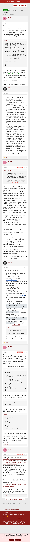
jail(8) (9, 282)
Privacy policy (21, 514)
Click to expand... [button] (15, 182)
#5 (26, 352)
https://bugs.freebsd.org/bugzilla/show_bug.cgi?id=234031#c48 (15, 463)
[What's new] (22, 1)
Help (4, 516)
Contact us (5, 514)
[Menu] (4, 1)
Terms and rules (13, 514)
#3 (26, 167)
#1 (26, 23)
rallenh (5, 14)
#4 (26, 267)
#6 (26, 454)
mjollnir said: (7, 170)
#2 (26, 93)
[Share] (24, 23)
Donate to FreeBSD (19, 5)
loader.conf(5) (16, 325)
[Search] (25, 1)
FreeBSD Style (7, 512)
